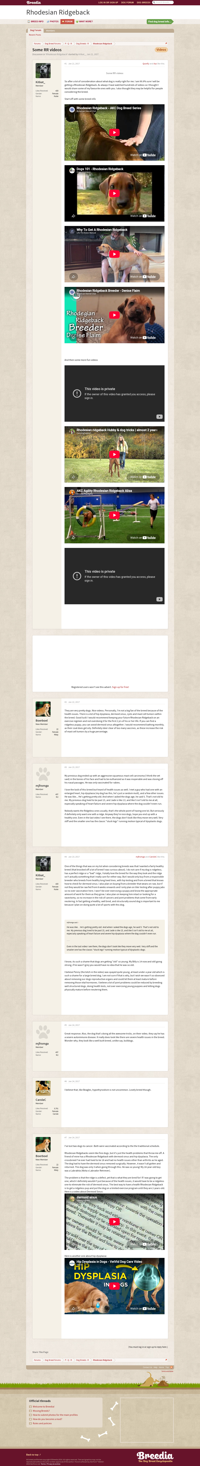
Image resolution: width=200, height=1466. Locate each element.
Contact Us (147, 1367)
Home (161, 1367)
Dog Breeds (143, 2)
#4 (66, 857)
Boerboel (42, 721)
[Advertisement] (100, 660)
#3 (66, 767)
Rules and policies (42, 1423)
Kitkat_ (82, 54)
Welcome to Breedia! (44, 1406)
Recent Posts (35, 35)
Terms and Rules (167, 1371)
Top (167, 1367)
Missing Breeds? (41, 1410)
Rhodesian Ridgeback (56, 54)
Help (155, 1367)
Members (50, 30)
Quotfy (146, 63)
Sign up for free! (120, 687)
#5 (66, 1025)
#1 (66, 63)
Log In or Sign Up (108, 2)
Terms (43, 1464)
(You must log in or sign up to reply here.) (148, 1347)
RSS (171, 1367)
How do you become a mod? (47, 1419)
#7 (66, 1137)
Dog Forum (127, 2)
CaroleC (153, 856)
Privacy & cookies (53, 1464)
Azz (155, 63)
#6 (66, 1081)
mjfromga (42, 786)
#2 (66, 702)
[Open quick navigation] (166, 44)
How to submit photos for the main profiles (55, 1415)
